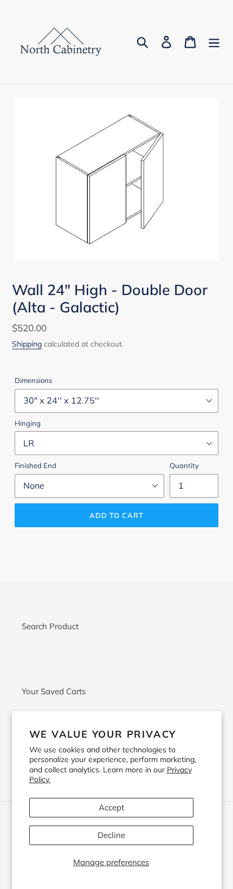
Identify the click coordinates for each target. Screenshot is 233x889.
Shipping (27, 343)
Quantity (184, 465)
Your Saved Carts (54, 691)
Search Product (50, 626)
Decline (111, 835)
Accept (111, 807)
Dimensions (33, 380)
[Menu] (214, 42)
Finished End (35, 465)
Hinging (28, 423)
